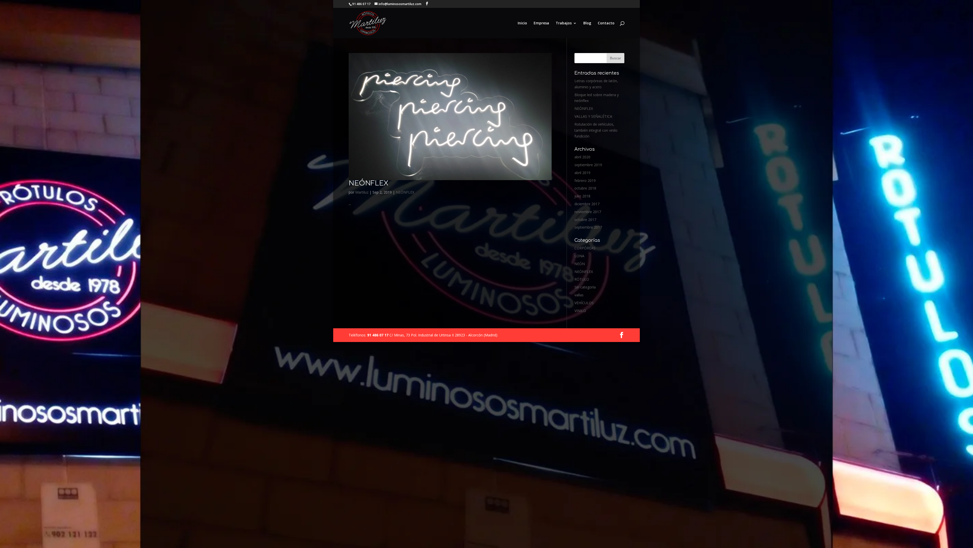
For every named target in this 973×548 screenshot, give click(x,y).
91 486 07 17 (378, 335)
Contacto (606, 23)
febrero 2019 (585, 180)
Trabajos (564, 23)
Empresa (541, 23)
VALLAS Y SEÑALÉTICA (593, 116)
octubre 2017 (585, 219)
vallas (579, 295)
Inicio (522, 23)
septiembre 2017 (588, 227)
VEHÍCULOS (584, 302)
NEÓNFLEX (368, 183)
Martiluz (361, 192)
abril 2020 (582, 157)
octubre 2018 (585, 188)
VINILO (580, 310)
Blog (587, 23)
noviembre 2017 (587, 211)
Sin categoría (585, 287)
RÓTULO (581, 279)
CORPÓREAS (584, 248)
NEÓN (579, 263)
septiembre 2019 (588, 164)
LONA (579, 255)
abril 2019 (582, 172)
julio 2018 (582, 196)
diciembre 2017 (587, 203)
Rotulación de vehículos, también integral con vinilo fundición (596, 130)
